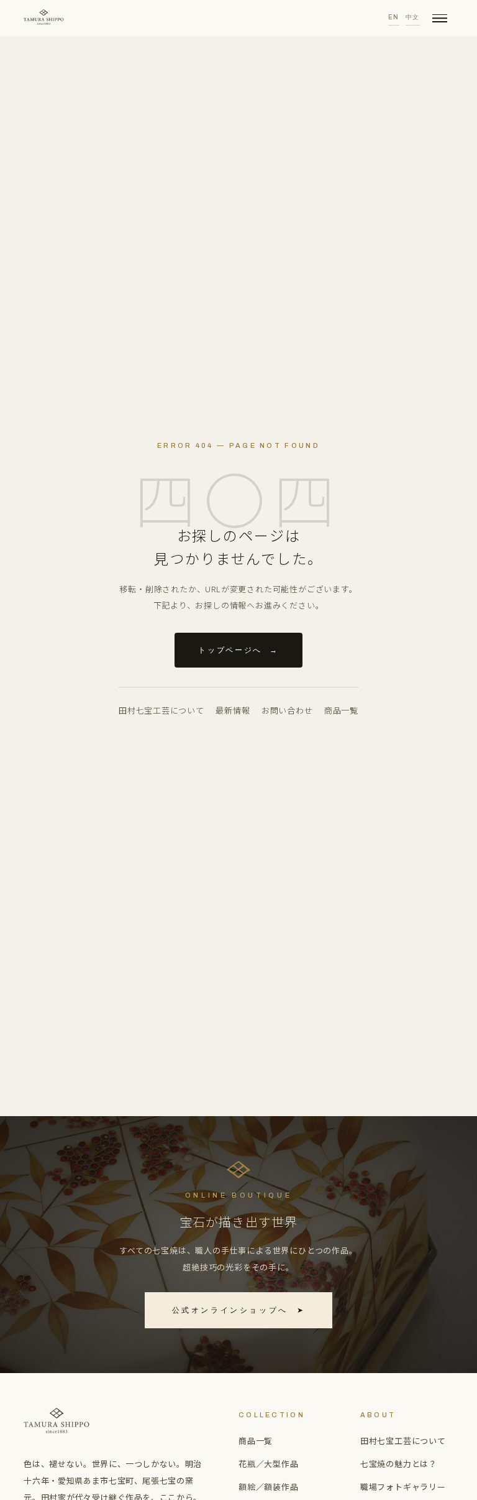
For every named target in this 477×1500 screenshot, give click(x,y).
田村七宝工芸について (161, 710)
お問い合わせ (287, 710)
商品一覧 (341, 710)
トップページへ (238, 650)
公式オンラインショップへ (239, 1310)
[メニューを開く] (439, 18)
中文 (413, 17)
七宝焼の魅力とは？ (398, 1464)
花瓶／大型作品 (268, 1464)
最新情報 (233, 710)
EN (393, 17)
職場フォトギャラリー (403, 1487)
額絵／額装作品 (268, 1487)
